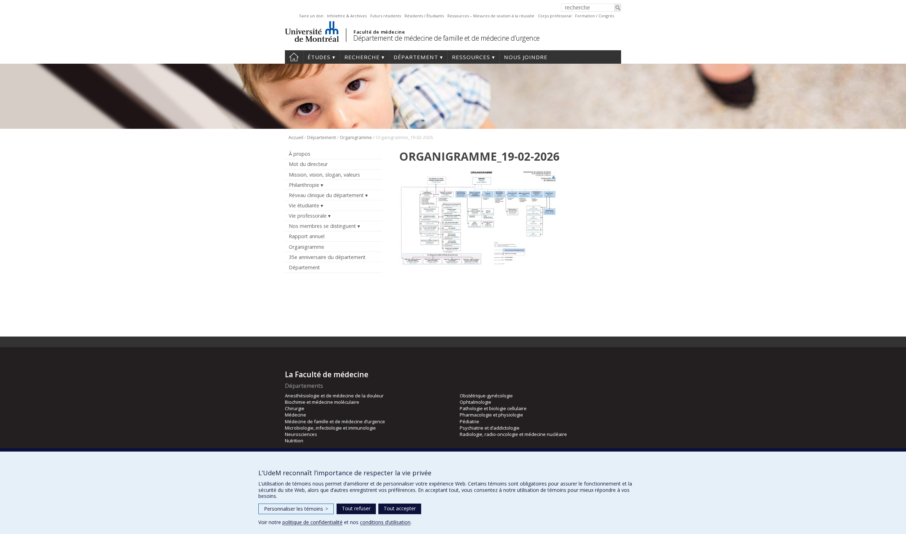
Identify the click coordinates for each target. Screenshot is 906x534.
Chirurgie (294, 408)
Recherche (362, 57)
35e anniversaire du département (327, 257)
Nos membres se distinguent (322, 226)
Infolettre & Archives (347, 15)
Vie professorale (308, 215)
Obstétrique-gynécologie (486, 395)
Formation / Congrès (594, 15)
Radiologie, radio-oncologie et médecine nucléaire (513, 434)
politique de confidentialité (312, 522)
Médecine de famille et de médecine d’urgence (335, 421)
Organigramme (356, 137)
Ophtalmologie (475, 402)
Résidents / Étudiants (424, 15)
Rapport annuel (307, 236)
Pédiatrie (469, 421)
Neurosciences (301, 434)
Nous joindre (525, 57)
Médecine (295, 415)
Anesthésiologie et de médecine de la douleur (334, 395)
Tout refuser (356, 508)
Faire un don (311, 15)
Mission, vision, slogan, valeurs (324, 174)
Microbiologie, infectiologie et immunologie (330, 428)
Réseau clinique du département (326, 195)
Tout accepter (400, 508)
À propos (299, 153)
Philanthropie (304, 185)
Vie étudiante (304, 205)
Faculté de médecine (379, 32)
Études (319, 57)
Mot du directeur (308, 164)
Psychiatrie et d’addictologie (490, 428)
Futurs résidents (385, 15)
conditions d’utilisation (385, 522)
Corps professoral (555, 15)
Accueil (294, 57)
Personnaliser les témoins (296, 508)
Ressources (471, 57)
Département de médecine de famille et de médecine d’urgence (446, 38)
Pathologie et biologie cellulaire (493, 408)
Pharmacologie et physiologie (491, 415)
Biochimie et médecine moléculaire (322, 402)
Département (416, 57)
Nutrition (294, 440)
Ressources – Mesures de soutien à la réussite (490, 15)
